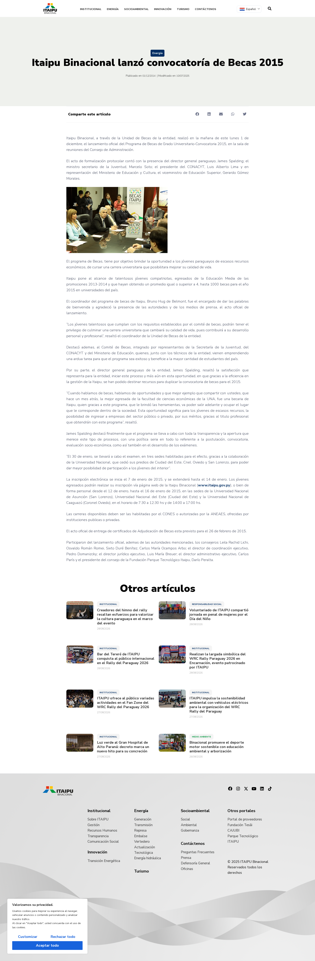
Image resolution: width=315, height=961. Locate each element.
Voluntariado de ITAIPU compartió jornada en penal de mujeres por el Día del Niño (218, 614)
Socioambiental (136, 9)
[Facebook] (230, 788)
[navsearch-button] (269, 8)
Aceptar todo (47, 945)
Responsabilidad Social (207, 604)
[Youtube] (253, 788)
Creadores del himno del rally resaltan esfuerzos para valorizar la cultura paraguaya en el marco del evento (125, 616)
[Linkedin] (262, 788)
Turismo (183, 9)
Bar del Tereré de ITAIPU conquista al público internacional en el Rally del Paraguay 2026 (125, 658)
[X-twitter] (246, 788)
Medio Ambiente (201, 736)
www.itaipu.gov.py (214, 485)
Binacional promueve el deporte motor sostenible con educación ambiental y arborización (216, 746)
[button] (197, 114)
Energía (113, 9)
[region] (47, 926)
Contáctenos (205, 9)
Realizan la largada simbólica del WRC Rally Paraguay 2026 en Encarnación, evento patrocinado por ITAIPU (217, 661)
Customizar (27, 936)
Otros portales (241, 811)
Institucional (90, 9)
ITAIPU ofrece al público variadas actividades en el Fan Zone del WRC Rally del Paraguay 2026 (125, 702)
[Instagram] (238, 788)
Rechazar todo (62, 936)
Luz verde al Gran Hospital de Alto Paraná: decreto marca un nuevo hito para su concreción (123, 746)
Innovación (162, 9)
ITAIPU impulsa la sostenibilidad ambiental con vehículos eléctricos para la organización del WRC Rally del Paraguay (218, 705)
